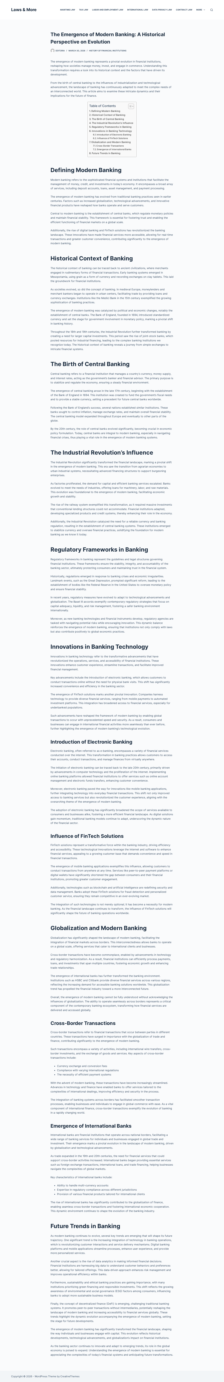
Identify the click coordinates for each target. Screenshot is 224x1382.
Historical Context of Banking (108, 115)
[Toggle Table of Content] (129, 106)
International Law (137, 10)
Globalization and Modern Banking (111, 142)
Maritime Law (67, 10)
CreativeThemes (70, 1376)
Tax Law (83, 10)
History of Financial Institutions (107, 50)
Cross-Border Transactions (110, 145)
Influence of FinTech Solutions (112, 138)
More (199, 10)
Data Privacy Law (162, 10)
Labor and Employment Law (107, 10)
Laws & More (24, 9)
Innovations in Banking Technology (112, 131)
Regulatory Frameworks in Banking (112, 126)
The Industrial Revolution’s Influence (112, 123)
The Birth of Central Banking (108, 119)
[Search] (211, 10)
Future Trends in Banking (106, 153)
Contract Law (184, 10)
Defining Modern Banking (105, 111)
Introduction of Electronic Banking (114, 134)
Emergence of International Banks (114, 149)
